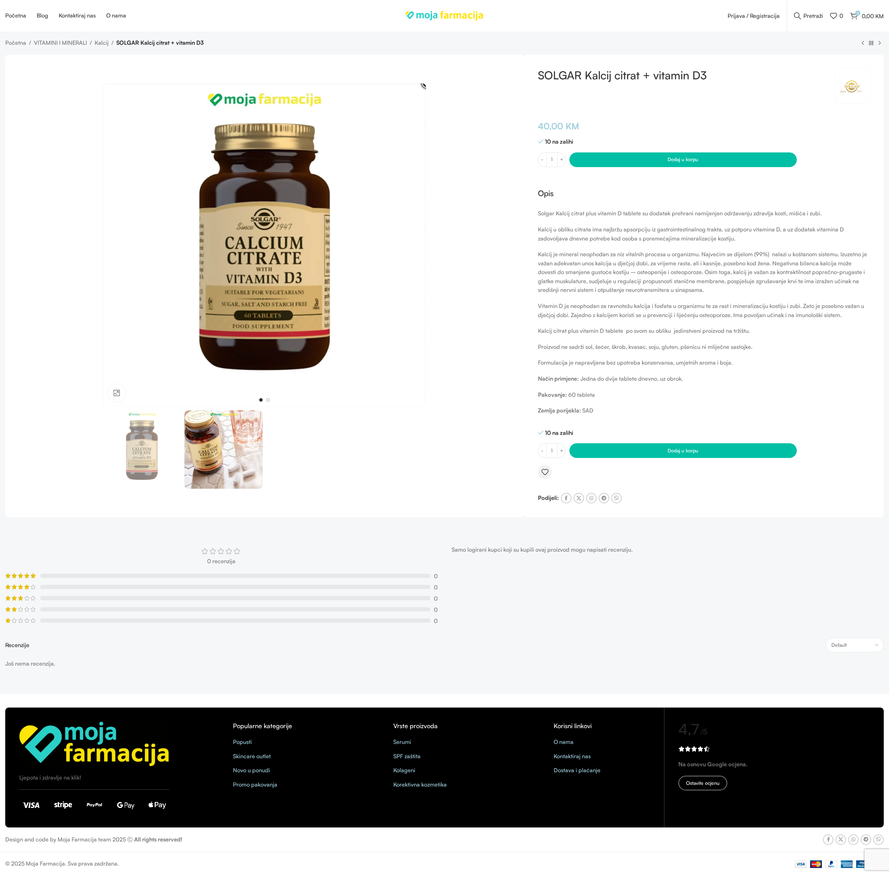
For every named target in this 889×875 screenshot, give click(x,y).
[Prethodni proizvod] (863, 43)
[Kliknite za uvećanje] (116, 393)
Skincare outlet (252, 756)
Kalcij (102, 42)
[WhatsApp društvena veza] (591, 498)
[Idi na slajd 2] (268, 400)
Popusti (242, 741)
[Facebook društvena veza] (566, 498)
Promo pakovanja (255, 784)
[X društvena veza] (579, 498)
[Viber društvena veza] (616, 498)
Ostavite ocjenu (703, 783)
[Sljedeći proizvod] (879, 43)
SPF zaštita (407, 756)
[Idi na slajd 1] (261, 400)
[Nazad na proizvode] (871, 43)
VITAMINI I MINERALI (60, 42)
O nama (564, 741)
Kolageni (404, 770)
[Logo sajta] (444, 15)
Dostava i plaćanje (577, 770)
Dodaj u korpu (683, 159)
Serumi (402, 741)
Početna (15, 42)
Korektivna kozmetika (420, 784)
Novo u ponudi (251, 770)
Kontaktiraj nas (572, 756)
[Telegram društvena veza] (604, 498)
